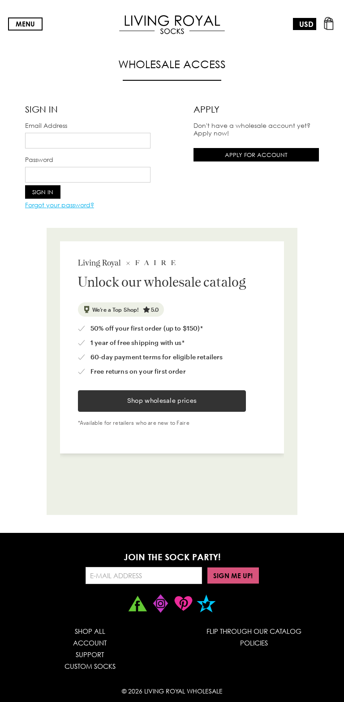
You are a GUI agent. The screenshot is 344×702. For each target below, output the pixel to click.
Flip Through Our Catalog (253, 631)
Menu (25, 24)
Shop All (90, 631)
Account (90, 643)
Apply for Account (256, 154)
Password (39, 159)
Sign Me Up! (233, 575)
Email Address (46, 125)
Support (90, 654)
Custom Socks (90, 666)
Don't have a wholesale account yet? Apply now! (252, 129)
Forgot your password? (59, 205)
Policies (254, 643)
